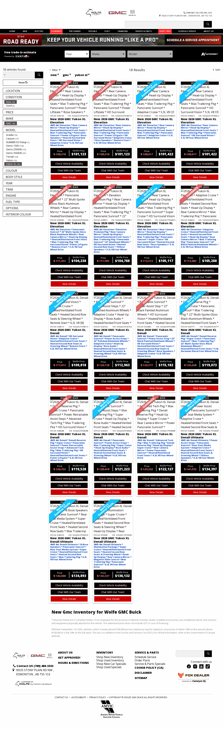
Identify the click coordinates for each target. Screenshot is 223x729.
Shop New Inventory (109, 657)
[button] (12, 31)
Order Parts (142, 660)
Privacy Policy (97, 697)
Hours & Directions (73, 663)
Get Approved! (69, 657)
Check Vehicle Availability (69, 163)
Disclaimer (143, 672)
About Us (65, 652)
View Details (69, 177)
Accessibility (78, 697)
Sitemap (141, 678)
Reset (22, 82)
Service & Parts (147, 652)
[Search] (208, 24)
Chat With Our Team (69, 170)
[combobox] (77, 54)
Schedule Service (145, 657)
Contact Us (61, 697)
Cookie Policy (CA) (149, 667)
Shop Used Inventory (110, 660)
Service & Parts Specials (150, 664)
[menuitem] (23, 102)
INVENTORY (104, 652)
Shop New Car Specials (111, 664)
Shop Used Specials (109, 667)
